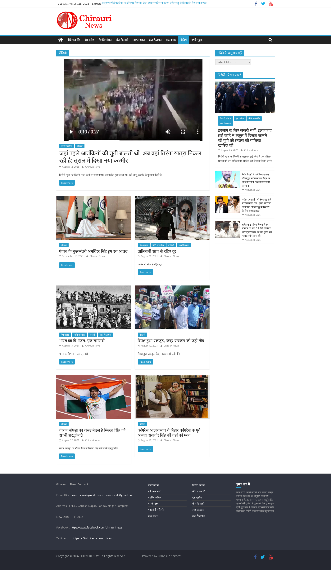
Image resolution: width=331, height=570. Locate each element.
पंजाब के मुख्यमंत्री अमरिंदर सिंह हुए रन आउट (93, 251)
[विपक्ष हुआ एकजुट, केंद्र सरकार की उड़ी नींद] (172, 288)
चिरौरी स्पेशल (105, 40)
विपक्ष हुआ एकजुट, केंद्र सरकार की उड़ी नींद (171, 340)
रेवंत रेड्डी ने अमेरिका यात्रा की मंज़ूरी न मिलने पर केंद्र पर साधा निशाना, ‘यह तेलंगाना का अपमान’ (256, 180)
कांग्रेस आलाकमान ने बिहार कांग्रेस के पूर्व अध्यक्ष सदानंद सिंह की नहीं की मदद (169, 432)
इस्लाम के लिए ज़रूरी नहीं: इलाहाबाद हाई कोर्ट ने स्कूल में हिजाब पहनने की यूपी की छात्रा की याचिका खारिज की (245, 137)
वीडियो (184, 40)
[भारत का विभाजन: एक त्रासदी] (93, 288)
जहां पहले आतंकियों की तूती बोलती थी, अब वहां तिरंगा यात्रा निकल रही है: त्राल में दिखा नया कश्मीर (130, 156)
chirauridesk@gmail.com (118, 495)
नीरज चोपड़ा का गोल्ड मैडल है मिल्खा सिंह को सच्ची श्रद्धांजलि (92, 432)
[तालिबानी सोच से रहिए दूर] (172, 198)
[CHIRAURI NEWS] (60, 40)
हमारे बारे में (153, 485)
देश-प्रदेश (89, 40)
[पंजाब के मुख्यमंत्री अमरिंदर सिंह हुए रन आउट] (93, 198)
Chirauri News (92, 166)
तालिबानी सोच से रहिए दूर (157, 251)
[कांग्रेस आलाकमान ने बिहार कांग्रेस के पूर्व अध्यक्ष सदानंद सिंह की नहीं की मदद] (172, 377)
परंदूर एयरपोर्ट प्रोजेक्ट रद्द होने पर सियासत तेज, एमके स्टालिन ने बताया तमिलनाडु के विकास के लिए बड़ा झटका (154, 3)
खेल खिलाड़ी (122, 40)
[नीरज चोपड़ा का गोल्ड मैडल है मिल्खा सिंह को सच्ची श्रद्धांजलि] (93, 377)
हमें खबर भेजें (154, 491)
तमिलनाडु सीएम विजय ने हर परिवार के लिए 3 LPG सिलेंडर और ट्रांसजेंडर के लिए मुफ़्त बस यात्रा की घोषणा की (257, 230)
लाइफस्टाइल (139, 40)
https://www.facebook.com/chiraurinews (96, 527)
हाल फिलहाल (155, 40)
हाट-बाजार (171, 40)
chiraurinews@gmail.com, (85, 495)
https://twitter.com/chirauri (93, 538)
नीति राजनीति (73, 40)
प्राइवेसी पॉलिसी (156, 509)
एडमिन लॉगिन (154, 497)
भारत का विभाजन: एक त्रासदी (82, 340)
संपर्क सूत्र (197, 40)
